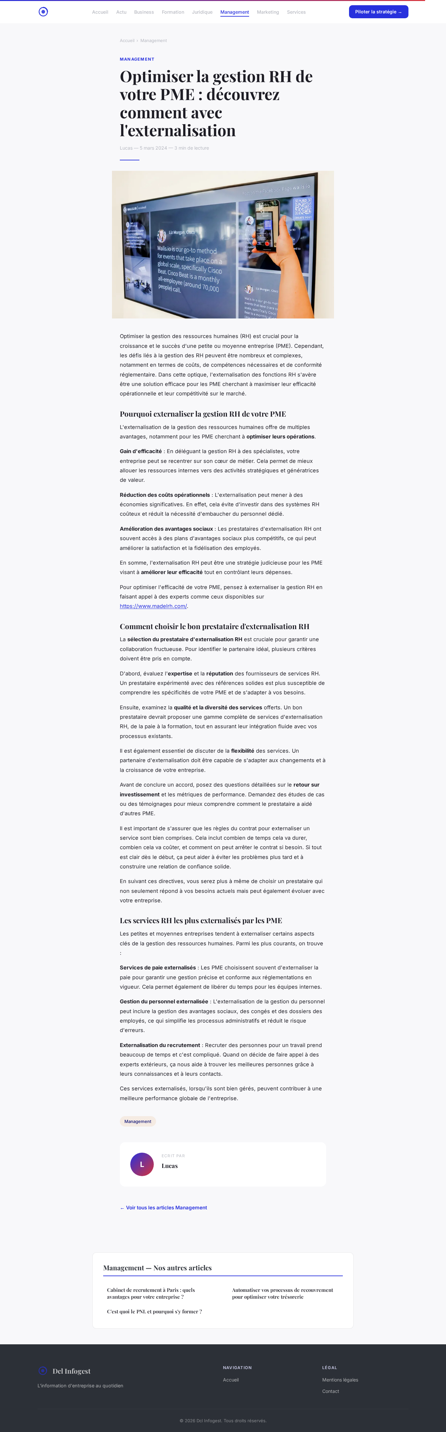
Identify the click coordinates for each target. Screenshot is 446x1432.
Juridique (202, 11)
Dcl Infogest (71, 1370)
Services (296, 11)
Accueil (100, 11)
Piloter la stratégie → (378, 11)
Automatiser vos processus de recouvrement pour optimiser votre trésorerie (282, 1293)
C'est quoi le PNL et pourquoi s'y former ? (154, 1311)
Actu (121, 11)
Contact (330, 1391)
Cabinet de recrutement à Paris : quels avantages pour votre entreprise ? (151, 1293)
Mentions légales (340, 1379)
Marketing (268, 11)
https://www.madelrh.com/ (153, 606)
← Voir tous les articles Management (163, 1207)
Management (234, 11)
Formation (173, 11)
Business (144, 11)
